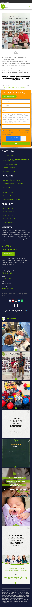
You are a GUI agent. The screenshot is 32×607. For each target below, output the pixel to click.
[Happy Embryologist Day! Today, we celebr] (16, 569)
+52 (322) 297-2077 (7, 278)
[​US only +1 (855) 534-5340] (1, 0)
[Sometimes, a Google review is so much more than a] (16, 540)
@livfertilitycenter (15, 310)
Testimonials (7, 187)
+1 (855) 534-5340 (8, 273)
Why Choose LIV (9, 208)
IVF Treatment (8, 155)
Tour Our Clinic (8, 215)
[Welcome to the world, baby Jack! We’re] (16, 336)
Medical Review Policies (11, 199)
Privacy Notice (9, 249)
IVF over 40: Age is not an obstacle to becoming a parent (16, 159)
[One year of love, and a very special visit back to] (16, 365)
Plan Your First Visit (10, 219)
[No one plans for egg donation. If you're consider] (16, 424)
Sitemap (6, 246)
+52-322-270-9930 (7, 289)
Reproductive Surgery (10, 171)
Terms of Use (7, 196)
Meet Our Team (8, 212)
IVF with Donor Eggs (10, 164)
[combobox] (3, 105)
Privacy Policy (8, 192)
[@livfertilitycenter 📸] (16, 305)
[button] (29, 6)
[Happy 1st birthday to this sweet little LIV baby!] (16, 395)
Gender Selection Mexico (12, 180)
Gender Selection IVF (10, 168)
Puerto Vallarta (8, 222)
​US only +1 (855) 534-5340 (4, 2)
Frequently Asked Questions (13, 184)
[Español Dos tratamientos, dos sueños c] (16, 453)
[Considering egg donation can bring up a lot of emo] (16, 482)
